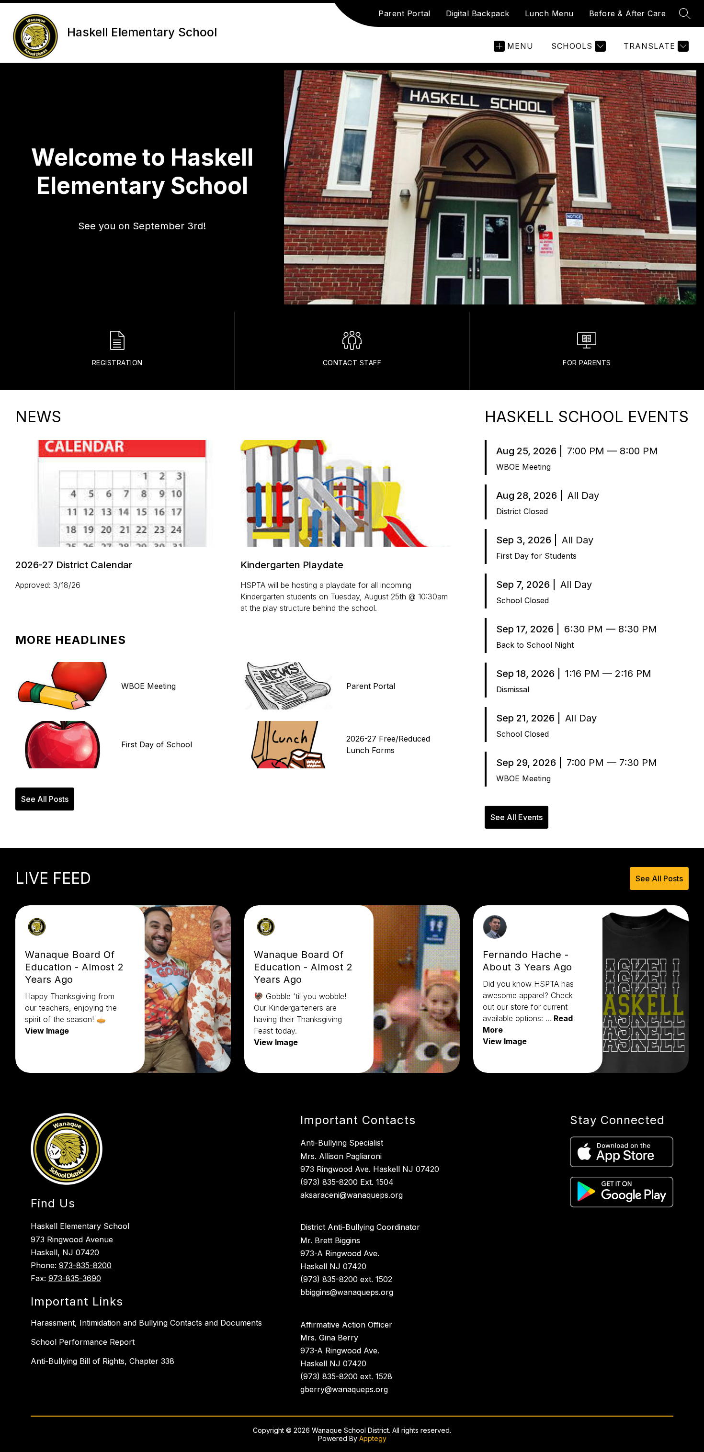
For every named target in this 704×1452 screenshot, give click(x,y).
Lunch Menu (549, 13)
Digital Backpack (478, 13)
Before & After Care (627, 13)
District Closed (522, 511)
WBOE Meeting (523, 467)
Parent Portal (404, 13)
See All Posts (44, 799)
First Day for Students (536, 556)
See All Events (516, 817)
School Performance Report (83, 1342)
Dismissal (512, 689)
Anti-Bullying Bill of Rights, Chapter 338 (102, 1361)
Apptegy (372, 1438)
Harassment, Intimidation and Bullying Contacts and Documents (146, 1323)
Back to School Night (535, 645)
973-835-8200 (85, 1265)
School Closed (522, 600)
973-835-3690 (74, 1278)
